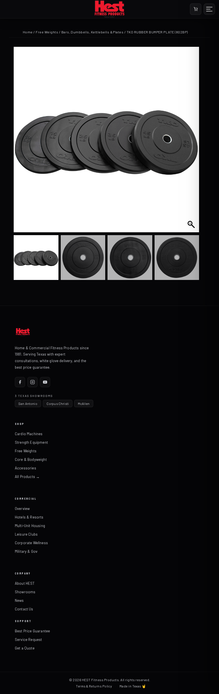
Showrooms (25, 592)
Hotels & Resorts (29, 517)
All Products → (27, 476)
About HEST (25, 583)
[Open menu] (209, 9)
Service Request (28, 639)
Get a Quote (25, 648)
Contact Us (24, 609)
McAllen (84, 403)
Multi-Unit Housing (30, 525)
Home (28, 32)
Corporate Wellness (31, 542)
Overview (22, 508)
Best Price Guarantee (32, 631)
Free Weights (47, 32)
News (19, 600)
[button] (192, 142)
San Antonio (28, 403)
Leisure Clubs (26, 534)
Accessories (25, 468)
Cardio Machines (28, 433)
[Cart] (195, 9)
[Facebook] (20, 382)
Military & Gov (26, 551)
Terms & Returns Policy (94, 686)
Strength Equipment (31, 442)
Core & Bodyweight (31, 459)
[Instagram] (32, 382)
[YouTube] (45, 382)
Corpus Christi (57, 403)
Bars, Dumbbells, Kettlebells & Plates (92, 32)
